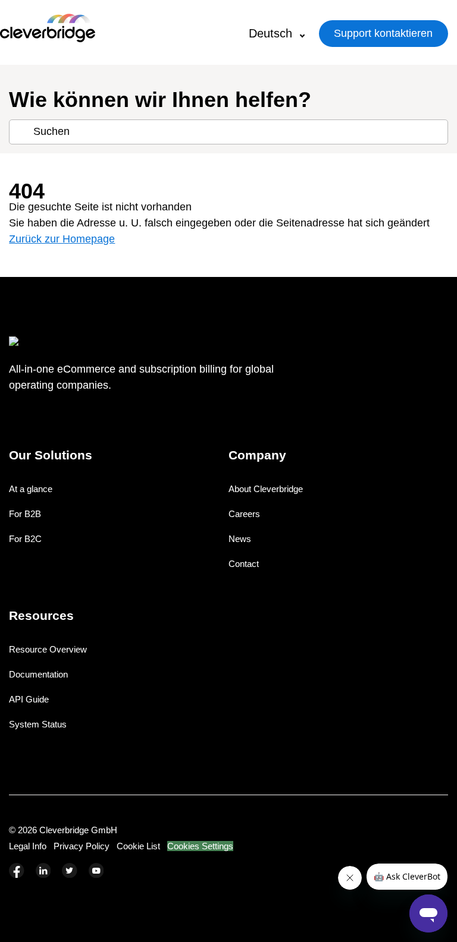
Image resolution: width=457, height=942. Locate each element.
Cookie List (138, 846)
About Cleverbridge (265, 489)
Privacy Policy (81, 846)
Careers (244, 514)
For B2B (25, 514)
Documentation (38, 674)
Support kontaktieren (383, 33)
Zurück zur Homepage (62, 239)
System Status (38, 724)
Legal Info (27, 846)
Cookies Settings (200, 846)
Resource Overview (48, 649)
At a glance (30, 489)
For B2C (25, 539)
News (239, 539)
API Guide (29, 699)
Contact (243, 564)
